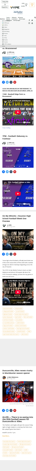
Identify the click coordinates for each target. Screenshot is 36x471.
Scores (6, 42)
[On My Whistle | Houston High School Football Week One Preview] (18, 239)
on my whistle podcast (8, 323)
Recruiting (6, 31)
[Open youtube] (32, 23)
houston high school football (10, 444)
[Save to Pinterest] (14, 82)
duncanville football (8, 450)
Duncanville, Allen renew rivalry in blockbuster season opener (17, 371)
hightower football (7, 314)
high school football (14, 453)
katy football (18, 317)
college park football (8, 311)
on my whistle (19, 320)
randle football (20, 323)
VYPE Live (6, 23)
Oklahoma (9, 20)
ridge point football (7, 325)
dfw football (6, 447)
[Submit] (35, 18)
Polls (5, 35)
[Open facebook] (29, 20)
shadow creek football (20, 325)
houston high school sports (21, 314)
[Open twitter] (32, 20)
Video (5, 27)
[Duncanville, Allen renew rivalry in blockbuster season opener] (18, 391)
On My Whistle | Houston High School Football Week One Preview (16, 218)
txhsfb (29, 331)
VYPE (10, 225)
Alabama (14, 17)
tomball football (21, 331)
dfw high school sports (25, 444)
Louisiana (14, 19)
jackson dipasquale (7, 317)
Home (3, 46)
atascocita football (7, 308)
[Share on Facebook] (3, 82)
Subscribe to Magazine (5, 4)
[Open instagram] (29, 23)
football (5, 453)
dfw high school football (17, 447)
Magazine (6, 29)
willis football (24, 334)
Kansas (8, 19)
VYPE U (6, 25)
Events (6, 40)
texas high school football (23, 328)
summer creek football (8, 328)
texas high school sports (9, 441)
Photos (6, 33)
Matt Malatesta (13, 377)
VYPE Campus (7, 44)
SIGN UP (32, 4)
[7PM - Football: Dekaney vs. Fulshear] (18, 157)
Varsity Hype (16, 20)
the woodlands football (8, 331)
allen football (18, 450)
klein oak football (28, 317)
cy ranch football (20, 311)
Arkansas (20, 17)
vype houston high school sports (11, 334)
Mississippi (22, 19)
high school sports (26, 453)
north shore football (8, 320)
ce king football (18, 308)
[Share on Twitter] (7, 82)
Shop (5, 37)
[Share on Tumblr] (11, 82)
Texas (8, 17)
